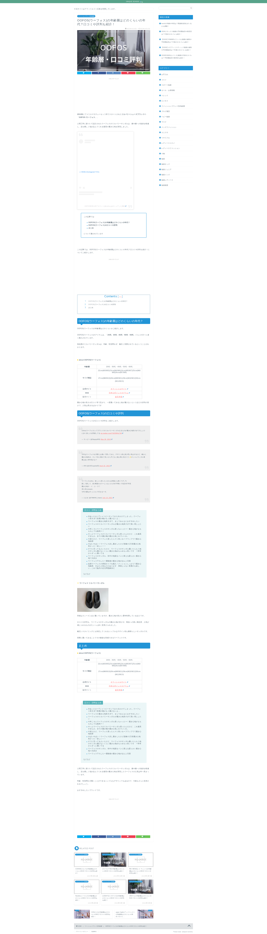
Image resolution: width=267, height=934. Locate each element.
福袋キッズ (165, 164)
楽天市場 (118, 397)
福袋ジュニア (166, 169)
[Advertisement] (113, 95)
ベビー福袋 (165, 117)
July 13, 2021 (107, 498)
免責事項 (93, 931)
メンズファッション (168, 127)
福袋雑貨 (164, 185)
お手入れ (164, 74)
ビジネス (164, 101)
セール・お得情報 (168, 90)
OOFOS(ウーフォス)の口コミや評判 (102, 304)
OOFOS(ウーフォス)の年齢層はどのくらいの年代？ (108, 301)
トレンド (164, 95)
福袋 (163, 159)
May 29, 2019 (106, 439)
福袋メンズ (165, 175)
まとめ (90, 308)
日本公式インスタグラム (118, 393)
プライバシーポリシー (82, 931)
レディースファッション (170, 148)
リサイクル (165, 138)
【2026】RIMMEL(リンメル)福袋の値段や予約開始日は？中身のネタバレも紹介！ (176, 41)
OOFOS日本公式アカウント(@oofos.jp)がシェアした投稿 (105, 206)
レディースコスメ (168, 143)
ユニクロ (164, 132)
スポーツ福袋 (166, 85)
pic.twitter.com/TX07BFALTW (111, 433)
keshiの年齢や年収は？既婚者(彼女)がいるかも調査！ (176, 25)
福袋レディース (167, 180)
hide (120, 297)
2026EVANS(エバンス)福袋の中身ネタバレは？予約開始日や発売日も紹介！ (176, 57)
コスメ (163, 80)
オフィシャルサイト (119, 389)
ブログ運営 (165, 111)
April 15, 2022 (105, 466)
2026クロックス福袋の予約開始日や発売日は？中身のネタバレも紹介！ (176, 33)
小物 (163, 153)
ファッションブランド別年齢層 (86, 16)
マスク (163, 122)
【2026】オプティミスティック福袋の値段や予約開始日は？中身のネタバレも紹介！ (176, 49)
